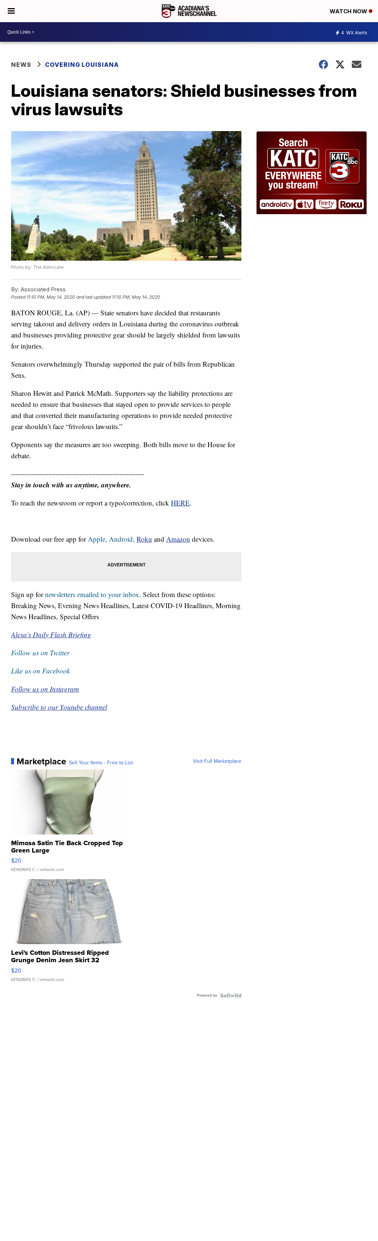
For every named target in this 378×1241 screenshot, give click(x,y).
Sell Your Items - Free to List (101, 762)
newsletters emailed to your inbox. (93, 594)
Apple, (98, 539)
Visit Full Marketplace (217, 761)
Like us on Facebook (40, 670)
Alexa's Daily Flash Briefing (51, 634)
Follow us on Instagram (45, 688)
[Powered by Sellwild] (230, 995)
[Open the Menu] (11, 11)
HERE (180, 502)
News (21, 64)
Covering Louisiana (82, 64)
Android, (122, 539)
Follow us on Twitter (40, 652)
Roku (144, 539)
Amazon (178, 539)
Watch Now (349, 11)
